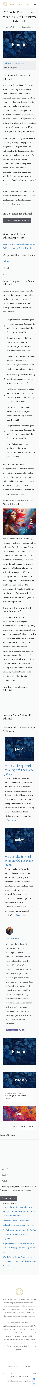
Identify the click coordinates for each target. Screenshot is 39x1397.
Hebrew (6, 261)
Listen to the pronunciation (17, 220)
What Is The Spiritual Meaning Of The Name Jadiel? (19, 770)
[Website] (20, 1030)
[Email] (23, 1030)
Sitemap (30, 1366)
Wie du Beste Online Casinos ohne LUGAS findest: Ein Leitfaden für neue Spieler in (19, 1261)
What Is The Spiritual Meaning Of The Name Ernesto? (15, 1095)
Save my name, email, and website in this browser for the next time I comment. (19, 1189)
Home (9, 63)
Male (5, 274)
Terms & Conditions (21, 1366)
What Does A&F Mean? (23, 1126)
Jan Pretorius (27, 27)
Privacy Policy (11, 1366)
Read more (11, 820)
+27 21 (18, 1371)
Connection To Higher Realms (16, 244)
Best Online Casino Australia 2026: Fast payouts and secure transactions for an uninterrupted (19, 1211)
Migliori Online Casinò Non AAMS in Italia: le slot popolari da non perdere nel (19, 1248)
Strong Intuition (18, 63)
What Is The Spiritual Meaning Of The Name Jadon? (19, 861)
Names (15, 248)
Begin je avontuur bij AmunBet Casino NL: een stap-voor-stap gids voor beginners (19, 1234)
